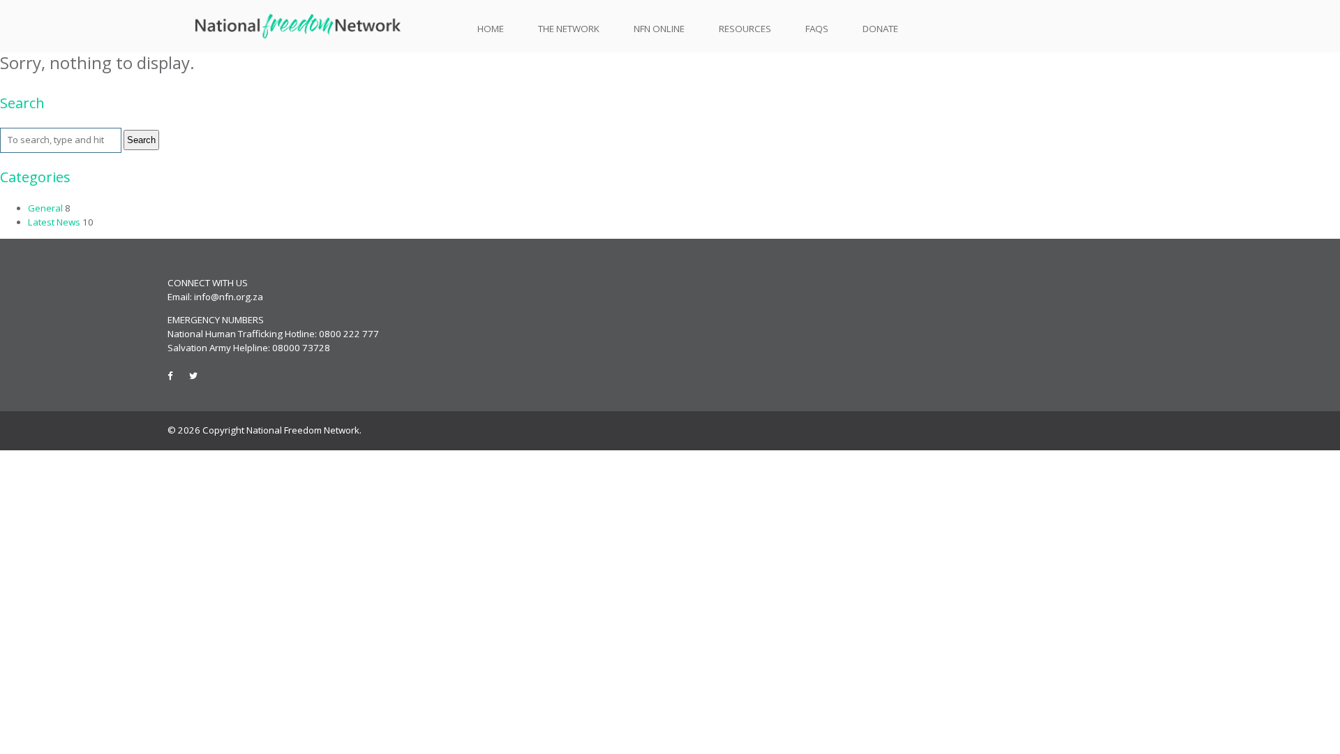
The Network (569, 28)
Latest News (54, 222)
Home (490, 28)
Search (141, 140)
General (45, 208)
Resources (745, 28)
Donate (880, 28)
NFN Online (659, 28)
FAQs (816, 28)
